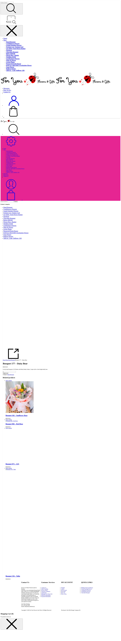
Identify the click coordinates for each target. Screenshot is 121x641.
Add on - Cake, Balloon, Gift (12, 238)
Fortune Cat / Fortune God (14, 47)
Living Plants (10, 62)
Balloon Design (11, 69)
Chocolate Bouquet (12, 52)
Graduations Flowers (13, 58)
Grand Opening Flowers (13, 45)
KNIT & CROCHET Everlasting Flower (19, 65)
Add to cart (5, 373)
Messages (6, 88)
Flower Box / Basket (12, 55)
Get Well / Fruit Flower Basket (15, 48)
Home (5, 38)
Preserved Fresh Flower (13, 63)
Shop (5, 40)
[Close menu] (12, 30)
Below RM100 (10, 53)
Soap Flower (10, 67)
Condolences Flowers (12, 43)
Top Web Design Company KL (74, 610)
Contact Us (6, 92)
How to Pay (7, 90)
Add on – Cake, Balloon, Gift (15, 70)
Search (15, 201)
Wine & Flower (11, 60)
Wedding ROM (11, 57)
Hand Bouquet (10, 42)
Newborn (9, 50)
